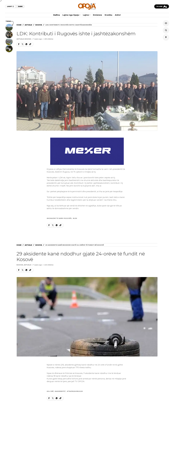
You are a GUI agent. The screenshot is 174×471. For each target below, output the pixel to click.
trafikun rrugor (75, 391)
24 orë (50, 391)
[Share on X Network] (22, 44)
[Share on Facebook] (19, 44)
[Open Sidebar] (166, 23)
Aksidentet (61, 391)
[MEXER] (87, 151)
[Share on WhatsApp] (26, 44)
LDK (75, 218)
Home (19, 25)
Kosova (38, 25)
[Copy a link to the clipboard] (30, 44)
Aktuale (28, 25)
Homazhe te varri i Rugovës (60, 218)
